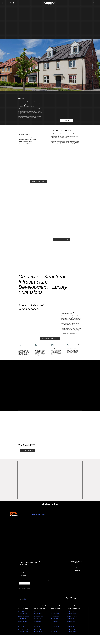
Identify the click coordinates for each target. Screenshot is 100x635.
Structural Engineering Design (27, 139)
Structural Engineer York (70, 626)
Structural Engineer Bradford (71, 621)
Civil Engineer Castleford (38, 631)
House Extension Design (25, 137)
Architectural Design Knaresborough (23, 616)
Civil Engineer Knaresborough (38, 616)
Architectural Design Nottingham (23, 624)
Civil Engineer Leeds (37, 618)
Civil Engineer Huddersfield (38, 623)
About (36, 605)
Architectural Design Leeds (22, 618)
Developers (22, 605)
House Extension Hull (54, 611)
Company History (42, 605)
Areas (32, 605)
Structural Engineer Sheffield (71, 610)
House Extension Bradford (54, 621)
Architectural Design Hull (22, 611)
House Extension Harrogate (55, 613)
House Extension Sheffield (55, 610)
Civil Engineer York (37, 626)
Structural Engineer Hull (70, 611)
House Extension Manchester (55, 626)
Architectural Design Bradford (22, 621)
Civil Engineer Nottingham (38, 624)
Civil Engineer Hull (37, 611)
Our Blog (58, 605)
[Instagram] (16, 3)
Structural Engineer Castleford (71, 631)
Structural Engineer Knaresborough (72, 616)
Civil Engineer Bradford (37, 621)
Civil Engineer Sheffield (37, 610)
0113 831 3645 (78, 570)
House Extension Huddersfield (55, 623)
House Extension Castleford (55, 629)
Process (52, 605)
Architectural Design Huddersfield (23, 623)
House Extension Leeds (54, 618)
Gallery (27, 605)
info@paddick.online (77, 567)
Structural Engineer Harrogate (71, 613)
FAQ (48, 605)
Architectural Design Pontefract (23, 629)
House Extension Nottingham (55, 624)
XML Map (73, 605)
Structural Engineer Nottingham (71, 624)
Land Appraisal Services (25, 143)
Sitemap (78, 605)
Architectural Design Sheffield (22, 610)
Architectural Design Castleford (23, 631)
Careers (67, 605)
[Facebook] (13, 3)
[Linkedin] (10, 3)
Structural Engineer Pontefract (71, 629)
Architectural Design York (22, 626)
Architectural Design (24, 134)
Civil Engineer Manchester (38, 629)
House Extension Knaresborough (55, 616)
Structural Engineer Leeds (70, 618)
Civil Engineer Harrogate (38, 613)
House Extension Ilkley (54, 631)
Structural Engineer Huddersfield (71, 623)
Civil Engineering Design (25, 141)
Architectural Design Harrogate (22, 613)
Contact (62, 605)
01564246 (24, 599)
